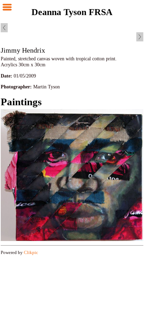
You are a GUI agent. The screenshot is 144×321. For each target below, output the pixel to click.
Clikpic (31, 252)
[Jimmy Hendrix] (72, 175)
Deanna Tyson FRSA (72, 12)
